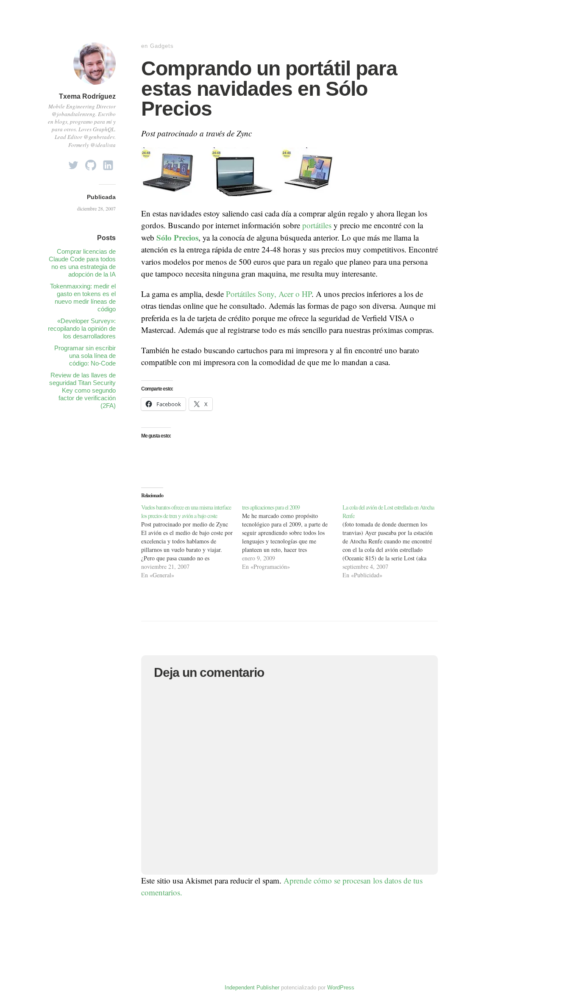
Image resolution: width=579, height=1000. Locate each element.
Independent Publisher (252, 987)
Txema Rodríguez (87, 96)
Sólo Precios (177, 237)
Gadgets (162, 46)
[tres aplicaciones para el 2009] (292, 537)
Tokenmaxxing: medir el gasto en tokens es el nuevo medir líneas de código (83, 298)
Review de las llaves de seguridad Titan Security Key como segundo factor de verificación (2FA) (82, 390)
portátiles (316, 225)
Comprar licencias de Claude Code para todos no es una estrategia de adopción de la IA (82, 263)
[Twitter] (73, 163)
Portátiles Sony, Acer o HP (269, 293)
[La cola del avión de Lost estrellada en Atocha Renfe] (392, 541)
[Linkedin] (108, 163)
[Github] (90, 163)
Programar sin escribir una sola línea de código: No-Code (85, 355)
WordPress (340, 987)
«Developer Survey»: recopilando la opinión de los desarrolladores (82, 328)
